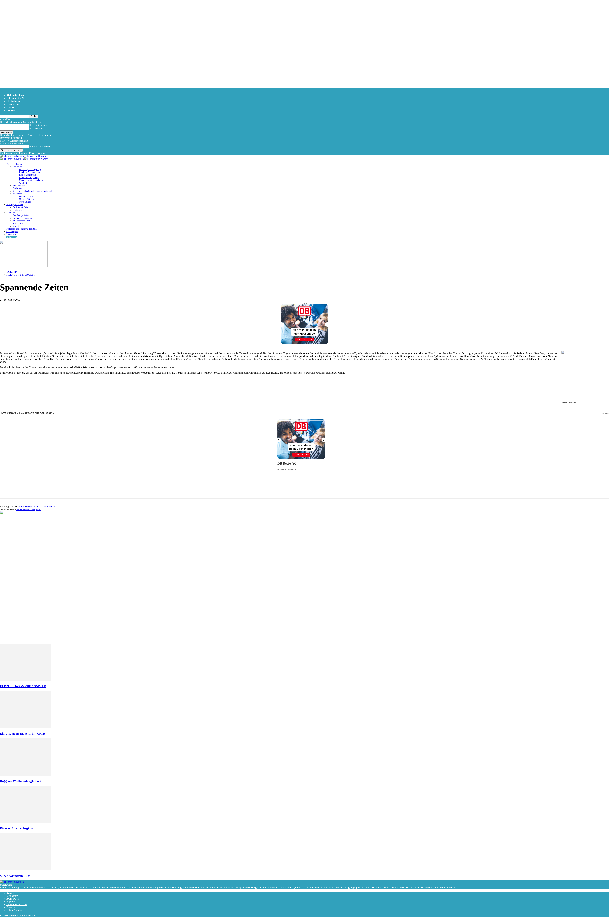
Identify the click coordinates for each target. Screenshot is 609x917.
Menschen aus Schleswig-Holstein (21, 229)
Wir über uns (13, 104)
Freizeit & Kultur (14, 164)
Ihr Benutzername (38, 125)
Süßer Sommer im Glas (15, 875)
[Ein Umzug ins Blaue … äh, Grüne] (25, 727)
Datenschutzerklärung (11, 138)
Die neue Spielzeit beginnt (16, 828)
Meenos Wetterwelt (27, 199)
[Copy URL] (51, 492)
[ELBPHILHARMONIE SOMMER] (25, 680)
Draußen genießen (21, 215)
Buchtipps (17, 188)
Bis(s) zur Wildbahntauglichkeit (20, 781)
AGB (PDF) (12, 898)
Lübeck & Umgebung (29, 177)
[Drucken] (39, 492)
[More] (62, 491)
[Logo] (12, 158)
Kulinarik (10, 212)
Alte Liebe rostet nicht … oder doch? (36, 506)
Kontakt (10, 107)
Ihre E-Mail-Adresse (39, 146)
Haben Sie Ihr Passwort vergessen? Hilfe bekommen (26, 135)
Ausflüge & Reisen (14, 204)
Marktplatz (11, 234)
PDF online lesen (15, 95)
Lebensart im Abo (16, 98)
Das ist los (17, 167)
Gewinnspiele (12, 231)
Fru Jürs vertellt (26, 196)
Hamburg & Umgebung (29, 172)
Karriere (10, 110)
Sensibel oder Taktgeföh (28, 509)
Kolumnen (17, 194)
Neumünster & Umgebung (31, 180)
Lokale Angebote (15, 910)
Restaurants (18, 223)
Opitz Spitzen (25, 202)
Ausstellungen (19, 185)
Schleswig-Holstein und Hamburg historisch (32, 191)
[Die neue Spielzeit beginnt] (25, 822)
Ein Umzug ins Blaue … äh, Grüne (22, 733)
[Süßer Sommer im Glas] (25, 869)
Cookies (10, 907)
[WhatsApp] (16, 492)
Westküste (23, 183)
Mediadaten (13, 101)
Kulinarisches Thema (22, 221)
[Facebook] (5, 492)
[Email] (28, 492)
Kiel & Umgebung (27, 175)
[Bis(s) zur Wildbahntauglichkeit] (25, 774)
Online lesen (11, 237)
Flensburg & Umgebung (30, 169)
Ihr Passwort (35, 128)
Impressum (11, 901)
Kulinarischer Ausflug (22, 218)
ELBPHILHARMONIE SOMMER (23, 686)
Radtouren (17, 210)
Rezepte (16, 226)
